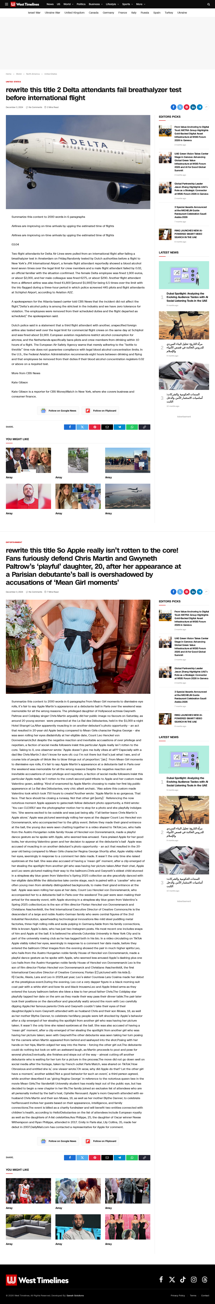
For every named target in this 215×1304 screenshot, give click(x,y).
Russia (145, 13)
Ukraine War (52, 13)
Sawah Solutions (75, 1295)
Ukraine (182, 13)
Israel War (34, 13)
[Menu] (6, 4)
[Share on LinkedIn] (193, 107)
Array (9, 477)
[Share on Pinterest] (186, 107)
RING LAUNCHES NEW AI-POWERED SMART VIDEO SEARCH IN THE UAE (188, 234)
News (50, 4)
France (122, 13)
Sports (126, 4)
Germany (108, 13)
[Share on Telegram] (200, 107)
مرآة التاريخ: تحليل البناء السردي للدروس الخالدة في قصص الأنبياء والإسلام (185, 347)
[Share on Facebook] (173, 107)
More (139, 4)
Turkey (169, 13)
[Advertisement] (107, 43)
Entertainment (14, 542)
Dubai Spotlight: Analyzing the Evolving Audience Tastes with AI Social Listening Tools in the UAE (187, 297)
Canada (93, 13)
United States (13, 82)
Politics (81, 4)
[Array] (28, 460)
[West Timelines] (25, 4)
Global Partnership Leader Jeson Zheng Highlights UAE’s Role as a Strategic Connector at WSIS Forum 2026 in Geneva (191, 188)
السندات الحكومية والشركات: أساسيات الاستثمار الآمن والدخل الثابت (185, 398)
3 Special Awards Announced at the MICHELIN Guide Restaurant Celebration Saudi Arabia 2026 (191, 212)
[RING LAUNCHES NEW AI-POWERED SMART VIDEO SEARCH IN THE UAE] (165, 234)
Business (94, 4)
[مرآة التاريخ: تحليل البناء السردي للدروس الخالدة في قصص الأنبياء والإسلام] (184, 325)
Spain (156, 13)
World (67, 4)
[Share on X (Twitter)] (180, 107)
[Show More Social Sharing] (206, 107)
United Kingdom (74, 13)
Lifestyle (111, 4)
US (58, 4)
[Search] (208, 4)
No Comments (35, 107)
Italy (133, 13)
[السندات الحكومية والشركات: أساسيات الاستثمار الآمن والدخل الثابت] (184, 376)
